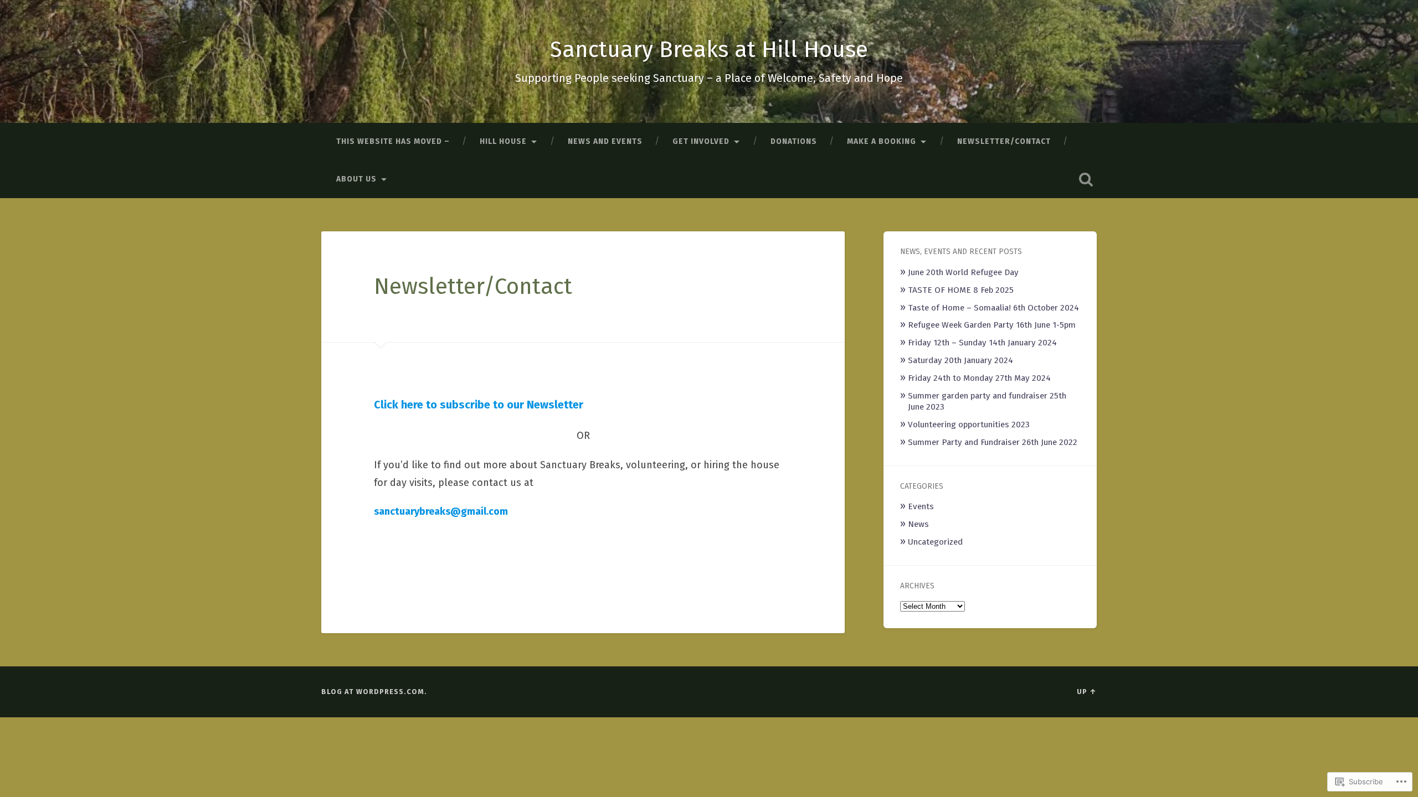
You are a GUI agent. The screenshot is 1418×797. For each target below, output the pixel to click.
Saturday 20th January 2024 (960, 360)
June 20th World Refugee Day (963, 272)
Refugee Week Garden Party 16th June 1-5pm (992, 325)
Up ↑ (1087, 691)
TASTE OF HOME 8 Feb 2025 (961, 290)
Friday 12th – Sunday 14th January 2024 (982, 343)
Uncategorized (935, 542)
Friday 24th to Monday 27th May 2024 (979, 378)
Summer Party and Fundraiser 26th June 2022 (992, 442)
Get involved (700, 141)
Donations (793, 141)
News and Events (605, 141)
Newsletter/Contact (1004, 141)
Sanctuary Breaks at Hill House (709, 49)
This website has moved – (393, 141)
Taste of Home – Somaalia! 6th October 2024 (993, 308)
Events (921, 506)
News (918, 524)
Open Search (1086, 179)
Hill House (503, 141)
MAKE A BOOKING (881, 141)
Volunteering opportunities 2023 (969, 424)
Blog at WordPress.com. (374, 691)
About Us (356, 179)
